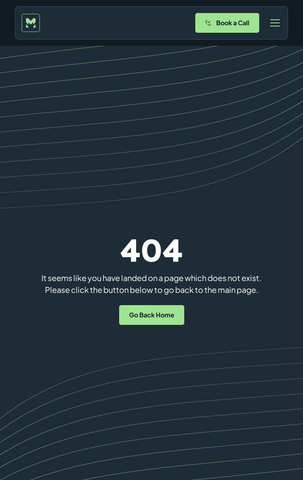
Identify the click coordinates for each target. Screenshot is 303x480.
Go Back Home (151, 315)
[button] (273, 22)
